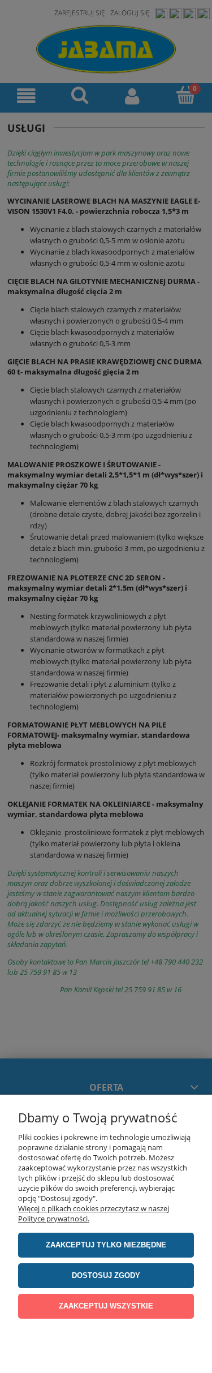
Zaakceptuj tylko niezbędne (106, 1245)
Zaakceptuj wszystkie (106, 1306)
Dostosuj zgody (106, 1275)
